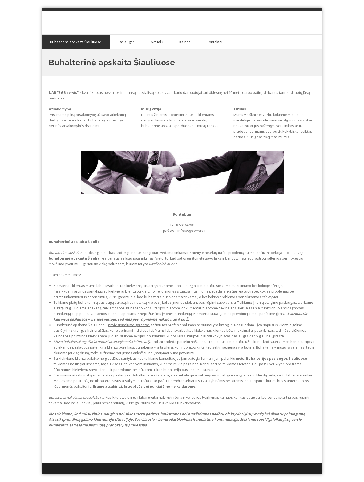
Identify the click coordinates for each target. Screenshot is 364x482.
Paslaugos (126, 41)
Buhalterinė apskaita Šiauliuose (75, 41)
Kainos (185, 41)
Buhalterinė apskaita (89, 19)
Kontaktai (214, 41)
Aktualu (157, 41)
